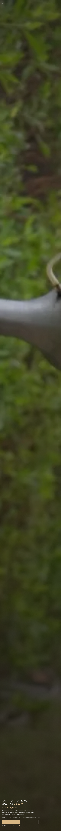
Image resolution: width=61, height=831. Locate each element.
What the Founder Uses (40, 2)
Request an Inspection (54, 2)
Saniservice (5, 796)
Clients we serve (32, 2)
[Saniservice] (4, 3)
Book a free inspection (11, 821)
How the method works (29, 821)
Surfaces (12, 796)
